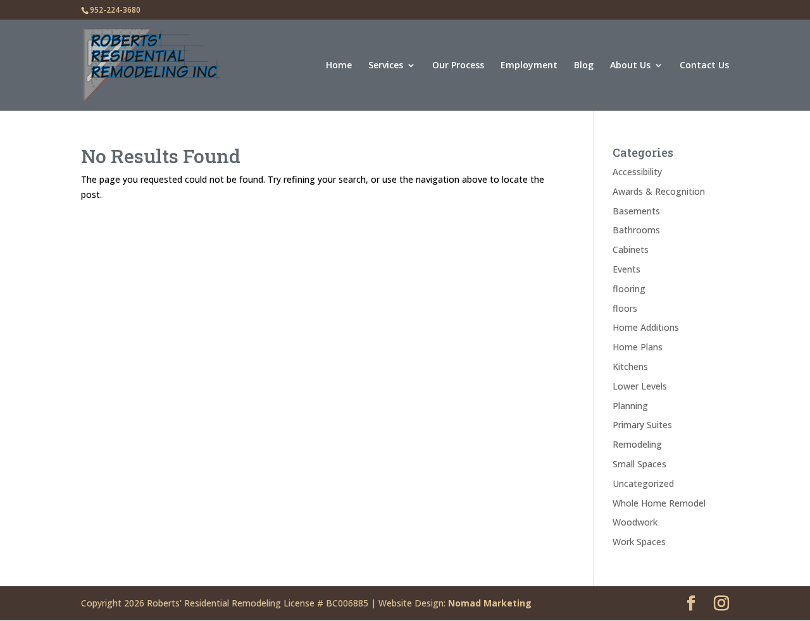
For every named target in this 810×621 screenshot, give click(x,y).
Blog (584, 66)
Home (339, 66)
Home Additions (646, 327)
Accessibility (637, 172)
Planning (630, 406)
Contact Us (704, 66)
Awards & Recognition (659, 191)
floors (625, 308)
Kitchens (630, 366)
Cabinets (631, 249)
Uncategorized (643, 483)
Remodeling (637, 444)
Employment (529, 66)
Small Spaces (639, 464)
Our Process (458, 66)
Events (626, 269)
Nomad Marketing (490, 603)
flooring (629, 289)
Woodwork (635, 522)
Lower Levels (640, 386)
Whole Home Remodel (659, 503)
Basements (636, 211)
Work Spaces (639, 542)
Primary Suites (642, 425)
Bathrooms (636, 230)
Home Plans (638, 347)
